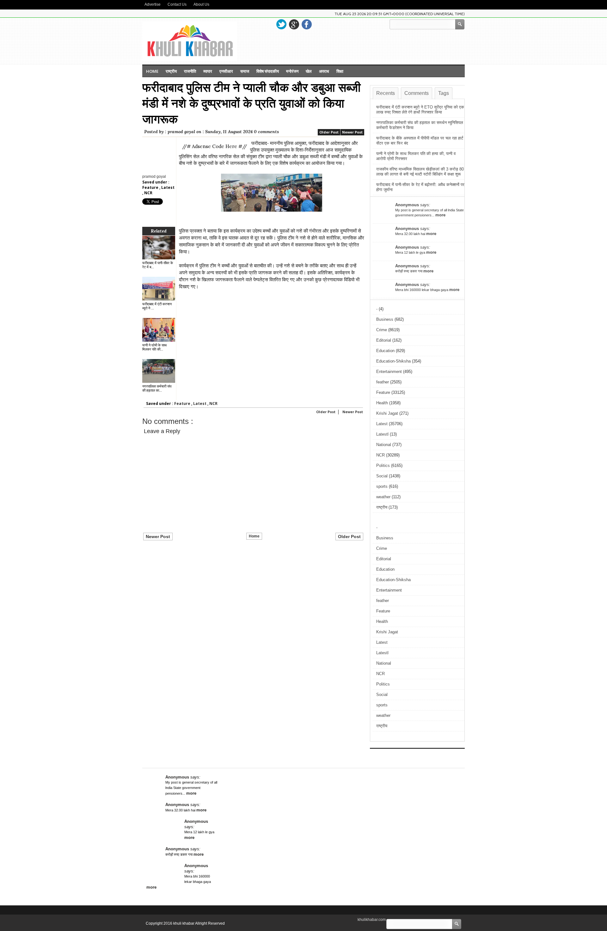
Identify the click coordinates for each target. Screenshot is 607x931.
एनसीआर (226, 71)
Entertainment (389, 371)
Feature (150, 187)
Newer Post (352, 132)
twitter (281, 24)
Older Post (329, 132)
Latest (168, 187)
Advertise (152, 4)
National (383, 444)
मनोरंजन (292, 71)
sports (382, 486)
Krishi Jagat (387, 413)
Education (385, 350)
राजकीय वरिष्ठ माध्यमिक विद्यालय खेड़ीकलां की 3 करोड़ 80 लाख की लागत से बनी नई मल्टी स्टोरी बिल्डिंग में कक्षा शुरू (420, 172)
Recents (385, 93)
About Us (201, 4)
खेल (309, 71)
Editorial (383, 340)
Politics (383, 465)
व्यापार (207, 71)
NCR (148, 193)
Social (382, 476)
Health (382, 402)
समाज (244, 71)
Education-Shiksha (393, 361)
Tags (443, 93)
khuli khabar (184, 923)
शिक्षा (339, 71)
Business (384, 319)
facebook (306, 24)
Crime (381, 329)
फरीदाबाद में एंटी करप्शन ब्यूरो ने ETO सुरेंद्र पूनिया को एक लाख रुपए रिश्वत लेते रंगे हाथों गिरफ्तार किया (420, 110)
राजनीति (190, 71)
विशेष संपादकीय (267, 71)
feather (382, 382)
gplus (294, 24)
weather (383, 496)
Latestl (382, 434)
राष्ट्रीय (171, 71)
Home (152, 71)
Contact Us (177, 4)
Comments (416, 93)
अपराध (324, 71)
